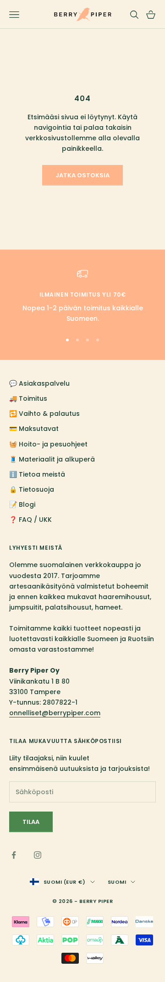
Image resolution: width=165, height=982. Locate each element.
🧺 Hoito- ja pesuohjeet (48, 444)
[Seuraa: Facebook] (13, 855)
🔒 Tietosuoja (31, 489)
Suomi (117, 882)
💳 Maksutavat (34, 428)
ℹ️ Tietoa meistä (37, 474)
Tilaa (30, 821)
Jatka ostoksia (82, 175)
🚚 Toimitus (28, 398)
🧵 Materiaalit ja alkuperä (52, 459)
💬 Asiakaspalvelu (39, 383)
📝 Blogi (22, 504)
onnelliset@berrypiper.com (54, 712)
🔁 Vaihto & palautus (44, 413)
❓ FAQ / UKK (30, 519)
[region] (82, 296)
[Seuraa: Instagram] (37, 855)
